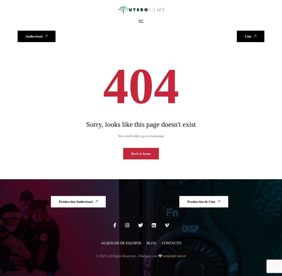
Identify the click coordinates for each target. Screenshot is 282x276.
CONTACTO (171, 243)
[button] (141, 21)
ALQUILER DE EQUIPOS (121, 243)
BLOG (151, 243)
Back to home (141, 153)
